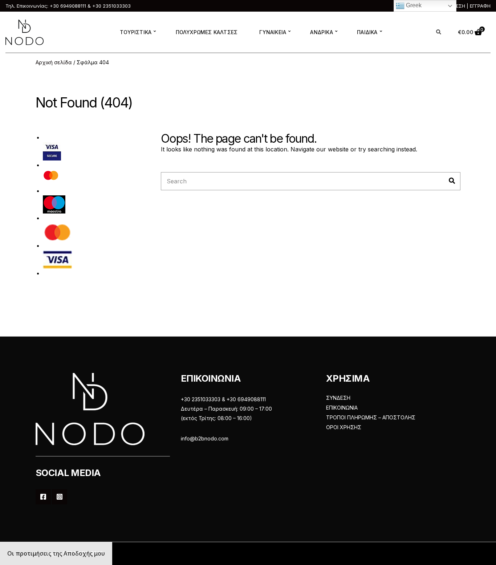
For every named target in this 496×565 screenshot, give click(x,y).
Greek (413, 5)
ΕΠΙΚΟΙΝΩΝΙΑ (342, 408)
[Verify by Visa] (52, 151)
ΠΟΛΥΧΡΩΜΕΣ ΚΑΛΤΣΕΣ (207, 32)
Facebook (43, 496)
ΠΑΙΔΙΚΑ (367, 32)
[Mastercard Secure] (51, 177)
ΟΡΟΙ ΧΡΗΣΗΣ (343, 427)
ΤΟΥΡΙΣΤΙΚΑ (135, 32)
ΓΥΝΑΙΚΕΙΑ (272, 32)
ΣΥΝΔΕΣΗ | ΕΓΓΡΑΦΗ (467, 6)
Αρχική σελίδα (54, 62)
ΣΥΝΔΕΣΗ (338, 398)
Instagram (59, 496)
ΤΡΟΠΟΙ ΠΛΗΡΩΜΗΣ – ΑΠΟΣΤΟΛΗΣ (370, 417)
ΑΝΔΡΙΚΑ (321, 32)
